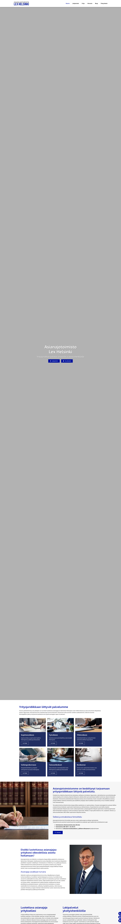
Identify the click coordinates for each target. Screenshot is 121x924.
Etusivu (68, 3)
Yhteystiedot (104, 3)
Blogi (96, 3)
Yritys (83, 3)
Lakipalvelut (75, 3)
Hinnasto (89, 3)
